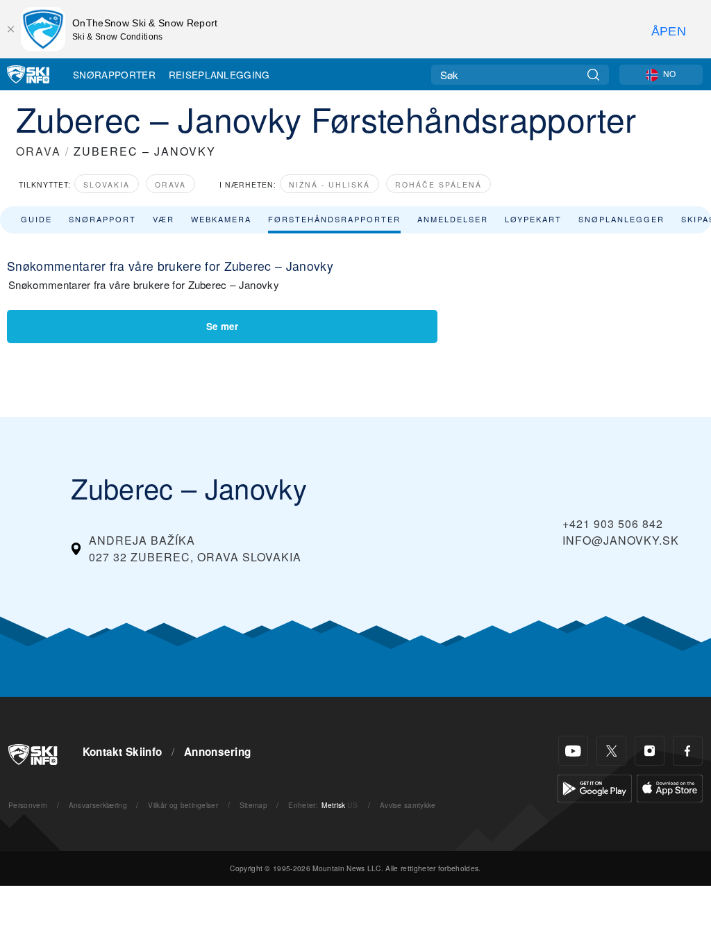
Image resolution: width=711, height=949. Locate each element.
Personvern (27, 805)
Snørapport (102, 218)
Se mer (222, 326)
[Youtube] (573, 751)
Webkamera (221, 218)
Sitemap (253, 805)
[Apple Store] (670, 786)
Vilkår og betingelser (183, 805)
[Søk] (593, 75)
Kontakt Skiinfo (122, 751)
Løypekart (533, 218)
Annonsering (217, 751)
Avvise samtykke (408, 805)
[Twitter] (611, 751)
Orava (170, 184)
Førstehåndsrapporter (334, 218)
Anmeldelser (452, 218)
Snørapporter (114, 74)
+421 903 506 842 (612, 523)
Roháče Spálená (438, 184)
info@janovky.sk (620, 540)
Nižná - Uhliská (329, 184)
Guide (36, 218)
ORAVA (38, 151)
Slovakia (106, 184)
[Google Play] (595, 786)
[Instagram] (649, 751)
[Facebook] (688, 751)
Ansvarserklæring (98, 805)
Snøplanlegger (621, 218)
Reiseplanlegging (219, 74)
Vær (163, 218)
